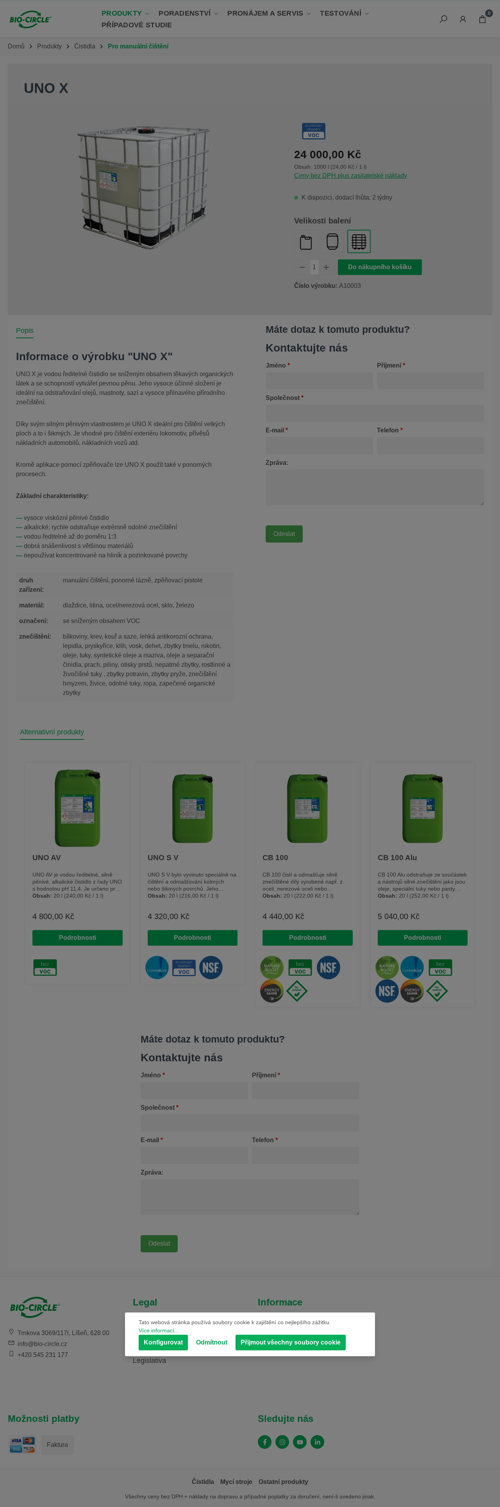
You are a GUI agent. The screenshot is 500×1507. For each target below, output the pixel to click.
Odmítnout (211, 1342)
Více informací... (159, 1330)
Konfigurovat (163, 1342)
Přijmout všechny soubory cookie (291, 1342)
